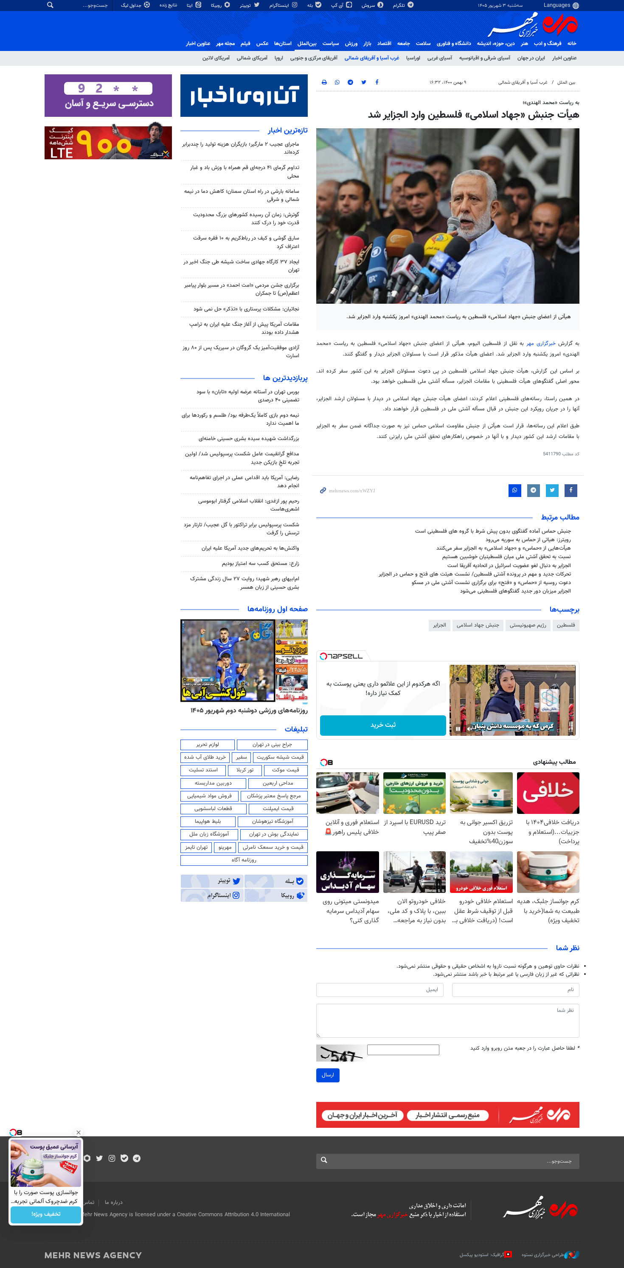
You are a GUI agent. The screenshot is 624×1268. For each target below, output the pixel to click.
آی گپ (338, 5)
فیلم (245, 44)
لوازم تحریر (207, 744)
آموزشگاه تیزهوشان (272, 821)
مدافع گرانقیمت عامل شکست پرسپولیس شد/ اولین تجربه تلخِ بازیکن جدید (242, 458)
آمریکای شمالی (252, 58)
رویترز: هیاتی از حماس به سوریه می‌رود (528, 540)
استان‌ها (283, 44)
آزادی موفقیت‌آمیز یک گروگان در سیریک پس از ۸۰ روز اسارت (241, 352)
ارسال (328, 1075)
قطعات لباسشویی (213, 809)
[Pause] (458, 729)
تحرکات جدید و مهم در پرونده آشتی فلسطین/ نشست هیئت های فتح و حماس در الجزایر (475, 574)
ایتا (190, 5)
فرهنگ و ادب (548, 44)
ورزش (351, 44)
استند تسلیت (203, 770)
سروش (369, 5)
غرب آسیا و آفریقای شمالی (372, 58)
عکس (262, 44)
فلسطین (566, 625)
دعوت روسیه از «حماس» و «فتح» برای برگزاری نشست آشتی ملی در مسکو (491, 583)
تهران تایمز (196, 847)
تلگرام (399, 5)
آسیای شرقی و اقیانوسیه (484, 58)
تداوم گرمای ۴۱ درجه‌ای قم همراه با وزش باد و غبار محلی (244, 172)
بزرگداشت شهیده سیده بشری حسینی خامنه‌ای (249, 439)
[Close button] (78, 1132)
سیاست (331, 44)
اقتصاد (384, 44)
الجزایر (439, 625)
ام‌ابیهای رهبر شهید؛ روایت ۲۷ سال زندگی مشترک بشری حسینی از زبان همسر (244, 583)
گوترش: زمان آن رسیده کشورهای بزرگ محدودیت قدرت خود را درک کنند (246, 219)
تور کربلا (244, 770)
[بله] (124, 1159)
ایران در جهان (531, 58)
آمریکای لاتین (216, 58)
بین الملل (566, 82)
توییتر (246, 5)
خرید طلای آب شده (205, 757)
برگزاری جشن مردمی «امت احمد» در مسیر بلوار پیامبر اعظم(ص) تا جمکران (241, 289)
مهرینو (225, 847)
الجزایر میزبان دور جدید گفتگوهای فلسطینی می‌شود (515, 591)
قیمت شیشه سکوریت (280, 757)
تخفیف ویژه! (46, 1215)
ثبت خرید (383, 725)
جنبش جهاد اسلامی (478, 625)
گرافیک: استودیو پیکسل (482, 1255)
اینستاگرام (280, 5)
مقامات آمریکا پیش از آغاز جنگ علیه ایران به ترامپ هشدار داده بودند (244, 328)
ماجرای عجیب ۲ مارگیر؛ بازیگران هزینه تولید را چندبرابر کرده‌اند (240, 148)
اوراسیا (413, 58)
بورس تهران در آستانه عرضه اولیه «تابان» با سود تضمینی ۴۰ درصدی (248, 396)
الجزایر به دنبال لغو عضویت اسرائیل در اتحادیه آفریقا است (509, 566)
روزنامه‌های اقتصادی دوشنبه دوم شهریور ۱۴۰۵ (246, 711)
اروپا (279, 58)
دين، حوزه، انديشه (496, 44)
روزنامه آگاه (244, 860)
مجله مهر (225, 44)
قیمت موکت (285, 770)
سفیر (241, 757)
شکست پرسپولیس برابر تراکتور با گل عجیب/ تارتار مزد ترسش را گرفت (241, 529)
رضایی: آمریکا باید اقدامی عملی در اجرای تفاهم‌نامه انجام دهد (244, 482)
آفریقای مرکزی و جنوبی (313, 58)
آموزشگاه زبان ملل (209, 834)
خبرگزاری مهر (541, 343)
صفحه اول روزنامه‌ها (277, 609)
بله (310, 5)
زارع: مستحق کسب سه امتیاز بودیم (260, 563)
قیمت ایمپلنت (278, 809)
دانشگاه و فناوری (454, 44)
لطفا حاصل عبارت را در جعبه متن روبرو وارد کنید (524, 1049)
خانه (572, 44)
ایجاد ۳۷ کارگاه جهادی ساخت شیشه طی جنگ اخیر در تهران (241, 266)
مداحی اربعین (278, 783)
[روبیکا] (87, 1159)
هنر (524, 44)
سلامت (423, 44)
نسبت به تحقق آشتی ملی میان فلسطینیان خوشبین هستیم (506, 557)
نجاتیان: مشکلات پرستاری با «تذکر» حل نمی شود (246, 309)
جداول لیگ (132, 5)
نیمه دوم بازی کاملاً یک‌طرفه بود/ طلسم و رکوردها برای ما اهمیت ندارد (240, 419)
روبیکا (217, 5)
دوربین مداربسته (213, 783)
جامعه (403, 44)
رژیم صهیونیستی (528, 625)
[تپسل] (323, 656)
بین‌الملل (307, 44)
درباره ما (114, 1202)
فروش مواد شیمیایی (209, 796)
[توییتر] (99, 1159)
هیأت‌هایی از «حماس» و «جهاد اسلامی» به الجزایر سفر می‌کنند (503, 548)
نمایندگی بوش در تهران (274, 834)
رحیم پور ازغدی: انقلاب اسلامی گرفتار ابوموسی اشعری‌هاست (248, 505)
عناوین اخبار (564, 58)
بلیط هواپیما (208, 821)
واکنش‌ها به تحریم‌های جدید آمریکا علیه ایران (250, 548)
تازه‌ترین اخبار (288, 130)
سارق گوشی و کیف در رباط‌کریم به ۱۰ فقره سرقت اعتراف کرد (246, 242)
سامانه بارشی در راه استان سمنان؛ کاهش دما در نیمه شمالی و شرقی (241, 195)
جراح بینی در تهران (272, 744)
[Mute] (470, 729)
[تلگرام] (136, 1159)
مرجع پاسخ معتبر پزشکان (274, 796)
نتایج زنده (169, 5)
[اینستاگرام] (112, 1159)
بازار (367, 44)
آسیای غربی (439, 58)
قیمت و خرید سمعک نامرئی (273, 847)
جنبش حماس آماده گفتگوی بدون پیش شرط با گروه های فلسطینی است (493, 531)
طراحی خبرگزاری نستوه (543, 1255)
